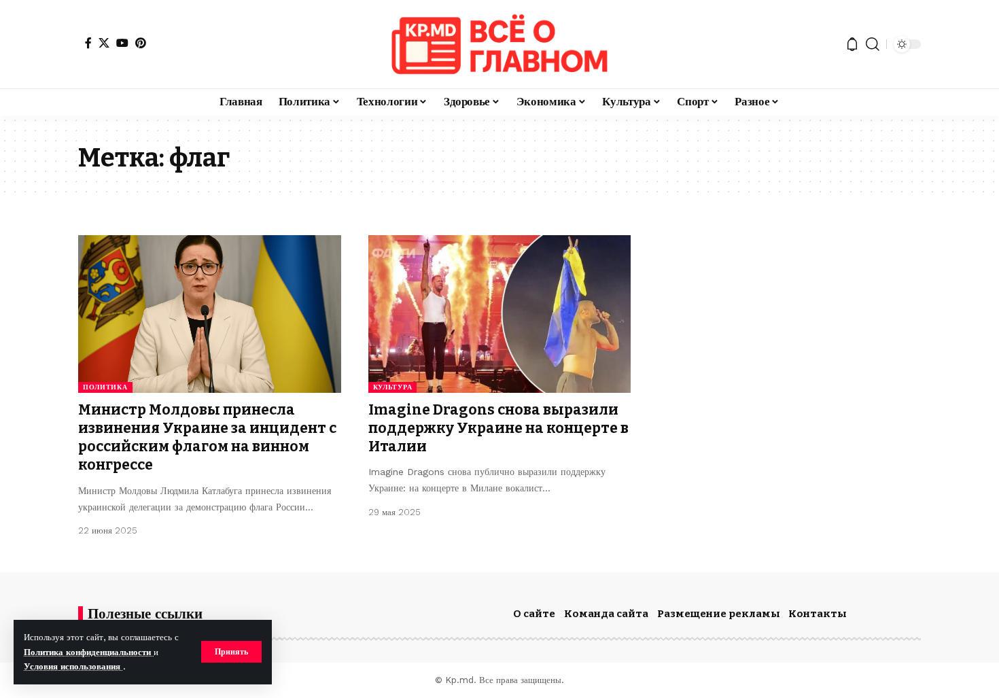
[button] (231, 652)
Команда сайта (606, 614)
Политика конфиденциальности (89, 652)
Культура (393, 387)
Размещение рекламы (718, 614)
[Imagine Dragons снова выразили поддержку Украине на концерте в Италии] (499, 314)
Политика (105, 387)
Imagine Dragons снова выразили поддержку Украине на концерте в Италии (498, 428)
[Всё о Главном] (499, 44)
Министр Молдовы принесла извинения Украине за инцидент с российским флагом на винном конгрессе (207, 437)
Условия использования (73, 666)
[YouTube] (122, 42)
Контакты (817, 614)
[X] (104, 42)
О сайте (534, 614)
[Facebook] (88, 42)
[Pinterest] (141, 42)
